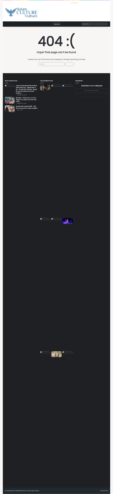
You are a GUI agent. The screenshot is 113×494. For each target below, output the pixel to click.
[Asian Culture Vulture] (21, 12)
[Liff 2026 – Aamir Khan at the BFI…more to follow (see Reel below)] (45, 354)
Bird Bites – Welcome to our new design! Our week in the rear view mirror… (26, 99)
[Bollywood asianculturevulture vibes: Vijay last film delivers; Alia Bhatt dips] (56, 221)
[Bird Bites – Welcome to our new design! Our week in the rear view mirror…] (10, 100)
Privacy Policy (104, 491)
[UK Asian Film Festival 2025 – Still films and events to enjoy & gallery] (10, 108)
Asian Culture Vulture (33, 491)
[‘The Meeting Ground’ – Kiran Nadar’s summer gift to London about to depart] (67, 151)
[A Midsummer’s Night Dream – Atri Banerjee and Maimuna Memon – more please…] (56, 354)
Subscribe (57, 24)
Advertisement (74, 3)
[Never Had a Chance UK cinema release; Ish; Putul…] (45, 284)
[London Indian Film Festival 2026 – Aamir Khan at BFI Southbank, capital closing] (67, 417)
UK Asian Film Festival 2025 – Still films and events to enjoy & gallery (26, 107)
